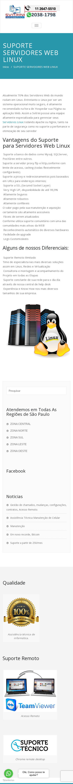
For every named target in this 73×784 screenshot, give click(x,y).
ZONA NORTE (19, 430)
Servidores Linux (13, 122)
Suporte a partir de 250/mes (26, 543)
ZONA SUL (16, 437)
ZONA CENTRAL (20, 423)
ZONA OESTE (18, 450)
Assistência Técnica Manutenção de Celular (35, 517)
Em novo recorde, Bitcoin (25, 534)
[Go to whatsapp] (8, 773)
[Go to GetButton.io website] (8, 780)
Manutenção (17, 526)
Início (6, 67)
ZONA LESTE (18, 444)
